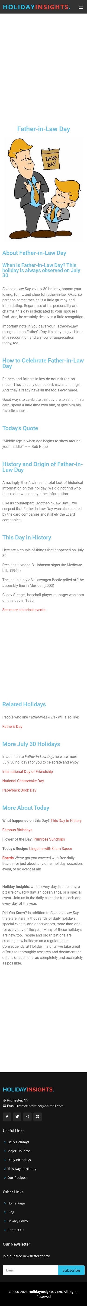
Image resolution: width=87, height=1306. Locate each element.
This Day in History (66, 820)
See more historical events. (24, 610)
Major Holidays (19, 1151)
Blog (10, 1212)
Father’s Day (12, 726)
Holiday (37, 6)
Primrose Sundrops (49, 839)
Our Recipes (16, 1177)
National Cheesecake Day (23, 781)
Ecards (8, 858)
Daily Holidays (18, 1142)
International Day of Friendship (27, 771)
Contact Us (15, 1230)
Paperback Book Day (19, 790)
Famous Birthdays (17, 830)
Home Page (16, 1203)
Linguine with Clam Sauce (50, 848)
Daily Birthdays (19, 1160)
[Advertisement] (43, 65)
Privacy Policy (17, 1221)
